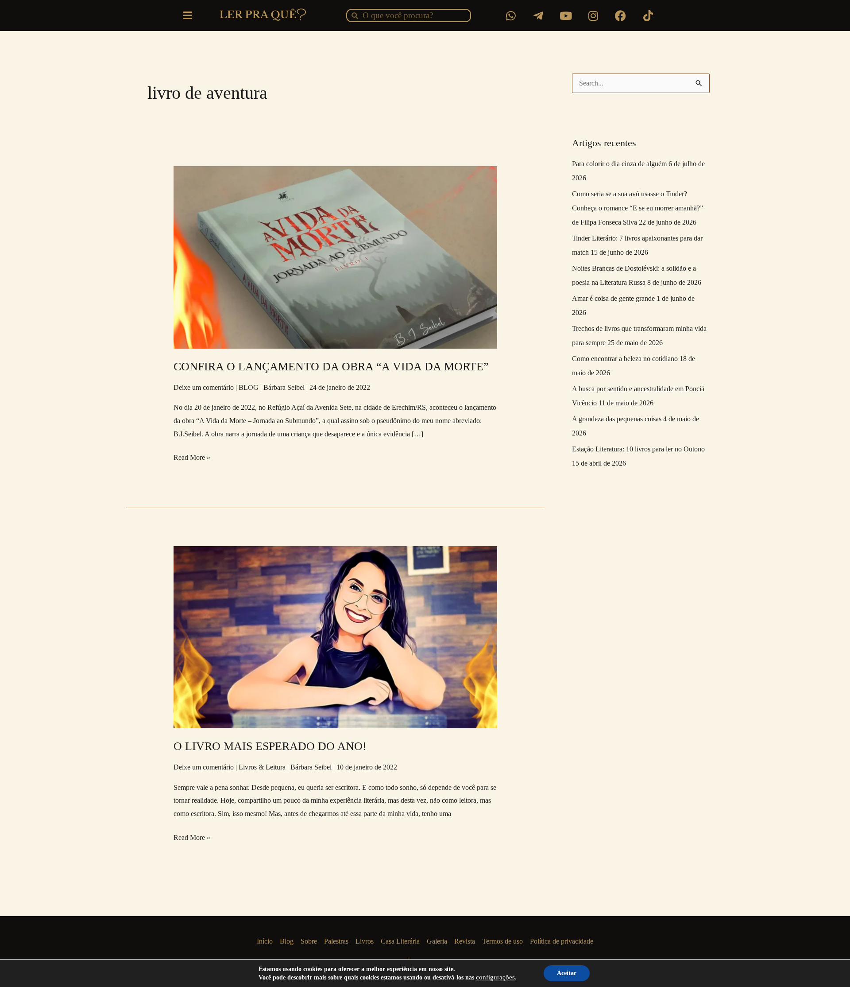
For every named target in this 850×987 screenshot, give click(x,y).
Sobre (309, 941)
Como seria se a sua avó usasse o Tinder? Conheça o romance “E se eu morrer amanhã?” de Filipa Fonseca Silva (637, 208)
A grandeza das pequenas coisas (616, 419)
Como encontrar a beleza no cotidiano (625, 358)
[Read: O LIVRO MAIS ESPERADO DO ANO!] (336, 636)
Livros (364, 941)
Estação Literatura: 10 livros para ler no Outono (638, 449)
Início (265, 941)
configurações (495, 977)
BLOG (249, 387)
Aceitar (566, 973)
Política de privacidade (561, 941)
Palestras (336, 941)
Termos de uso (502, 941)
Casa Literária (400, 941)
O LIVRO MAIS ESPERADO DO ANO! (270, 746)
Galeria (437, 941)
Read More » (192, 456)
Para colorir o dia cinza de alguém (619, 163)
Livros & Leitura (262, 767)
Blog (287, 941)
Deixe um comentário (204, 387)
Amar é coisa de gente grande (613, 298)
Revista (464, 941)
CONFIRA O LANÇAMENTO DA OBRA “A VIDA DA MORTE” (331, 366)
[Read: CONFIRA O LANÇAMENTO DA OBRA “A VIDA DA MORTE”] (336, 256)
